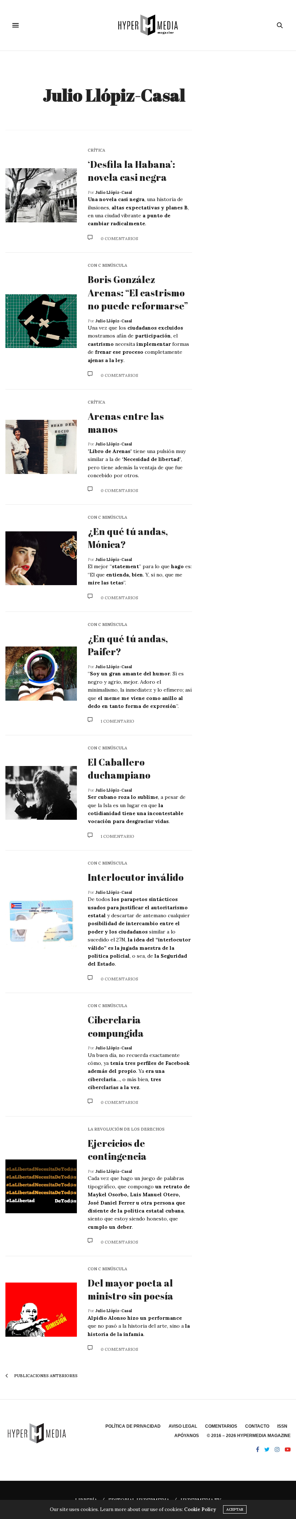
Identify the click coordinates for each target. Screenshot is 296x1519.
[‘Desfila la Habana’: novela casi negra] (41, 195)
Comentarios (221, 1426)
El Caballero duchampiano (119, 769)
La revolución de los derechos (126, 1129)
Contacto (257, 1426)
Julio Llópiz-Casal (114, 94)
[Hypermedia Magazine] (148, 25)
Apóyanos (186, 1435)
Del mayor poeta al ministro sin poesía (130, 1289)
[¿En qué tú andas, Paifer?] (41, 674)
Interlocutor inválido (136, 877)
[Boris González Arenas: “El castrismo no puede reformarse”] (41, 321)
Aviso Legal (183, 1426)
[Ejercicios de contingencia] (41, 1186)
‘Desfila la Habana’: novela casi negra (131, 171)
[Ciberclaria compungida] (41, 1055)
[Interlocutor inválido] (41, 922)
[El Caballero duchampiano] (41, 793)
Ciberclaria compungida (116, 1026)
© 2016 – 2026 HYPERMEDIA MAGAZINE (249, 1435)
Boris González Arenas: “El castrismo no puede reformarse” (138, 292)
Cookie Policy (200, 1509)
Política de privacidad (133, 1426)
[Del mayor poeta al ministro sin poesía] (41, 1310)
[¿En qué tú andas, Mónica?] (41, 558)
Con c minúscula (107, 265)
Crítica (96, 150)
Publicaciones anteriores (45, 1375)
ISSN (282, 1426)
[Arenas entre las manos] (41, 447)
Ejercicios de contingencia (117, 1150)
